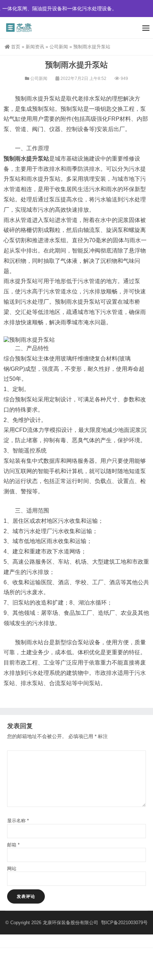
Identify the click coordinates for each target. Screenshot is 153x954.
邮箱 (13, 844)
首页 (15, 46)
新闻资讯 (35, 46)
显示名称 (18, 820)
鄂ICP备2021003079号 (124, 922)
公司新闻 (58, 46)
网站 (11, 868)
